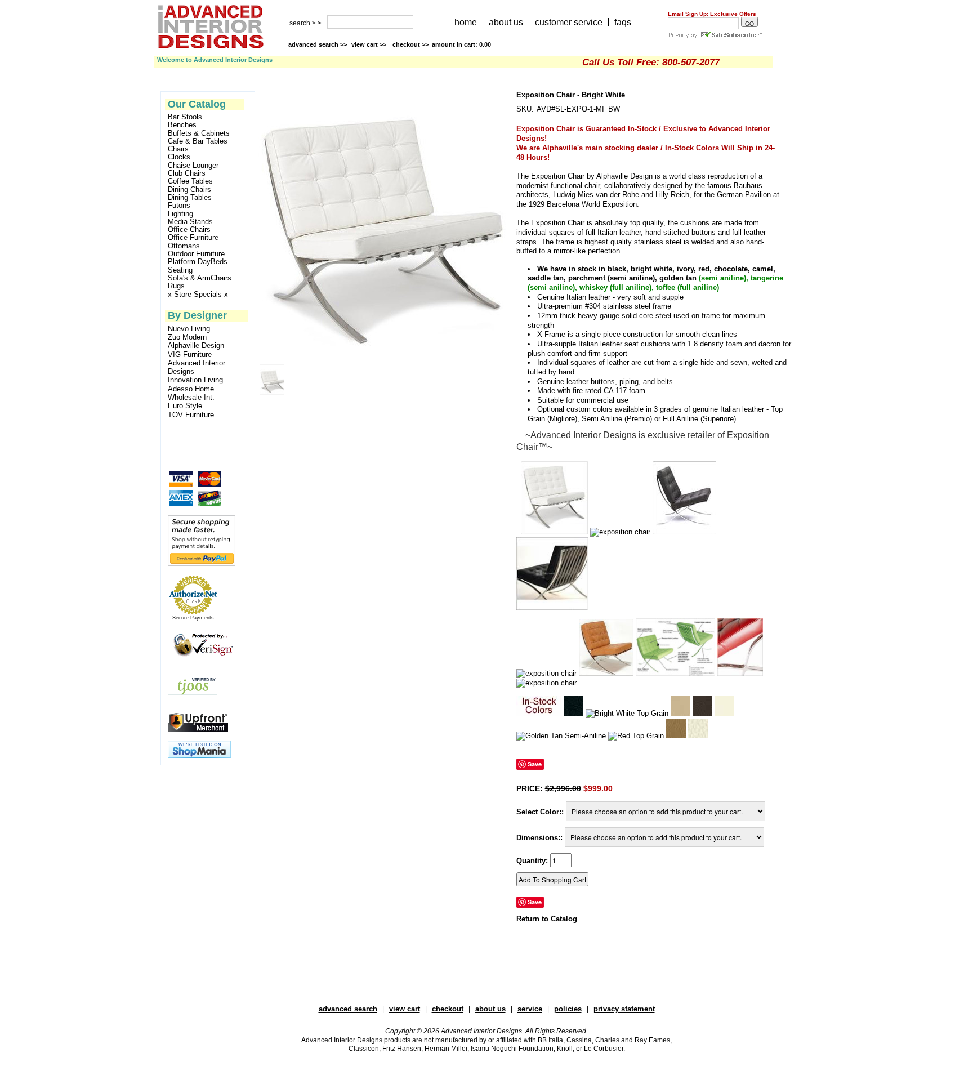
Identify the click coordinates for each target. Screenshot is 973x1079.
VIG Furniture (190, 354)
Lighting (180, 214)
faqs (622, 22)
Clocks (179, 157)
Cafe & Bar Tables (197, 141)
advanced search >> (317, 44)
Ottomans (184, 246)
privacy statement (624, 1009)
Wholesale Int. (191, 397)
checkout (447, 1009)
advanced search (348, 1009)
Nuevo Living (189, 328)
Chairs (178, 149)
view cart (369, 44)
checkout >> (441, 44)
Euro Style (185, 406)
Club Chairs (187, 173)
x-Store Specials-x (198, 294)
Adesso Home (191, 389)
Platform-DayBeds (197, 262)
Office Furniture (193, 238)
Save (535, 764)
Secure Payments (193, 618)
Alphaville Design (196, 345)
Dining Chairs (189, 190)
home (465, 22)
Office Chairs (189, 230)
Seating (180, 270)
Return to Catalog (546, 919)
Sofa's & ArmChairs (199, 278)
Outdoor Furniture (196, 254)
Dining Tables (190, 198)
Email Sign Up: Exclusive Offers (712, 14)
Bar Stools (185, 117)
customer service (568, 22)
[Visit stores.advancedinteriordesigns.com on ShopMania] (199, 755)
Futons (179, 205)
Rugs (176, 286)
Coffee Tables (190, 181)
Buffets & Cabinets (199, 133)
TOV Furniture (191, 415)
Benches (182, 125)
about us (506, 22)
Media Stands (190, 222)
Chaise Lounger (193, 166)
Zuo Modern (187, 337)
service (529, 1009)
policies (568, 1009)
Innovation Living (195, 380)
